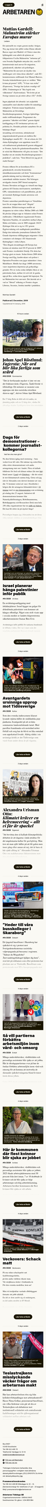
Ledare (7, 41)
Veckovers (16, 1268)
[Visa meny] (42, 5)
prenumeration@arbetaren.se (19, 1489)
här (41, 471)
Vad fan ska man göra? (13, 454)
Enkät (14, 1053)
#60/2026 (7, 1390)
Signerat (15, 830)
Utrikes (15, 599)
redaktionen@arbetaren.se (13, 1455)
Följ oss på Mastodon (14, 1460)
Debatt (15, 938)
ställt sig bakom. (35, 505)
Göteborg (26, 474)
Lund (16, 474)
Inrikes (15, 1163)
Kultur (14, 711)
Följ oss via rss (11, 1463)
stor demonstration (23, 490)
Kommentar (17, 376)
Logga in (8, 5)
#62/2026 (7, 376)
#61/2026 (7, 599)
